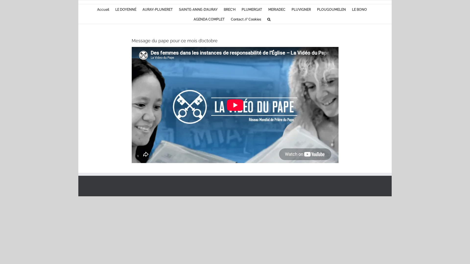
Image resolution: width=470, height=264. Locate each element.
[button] (268, 19)
